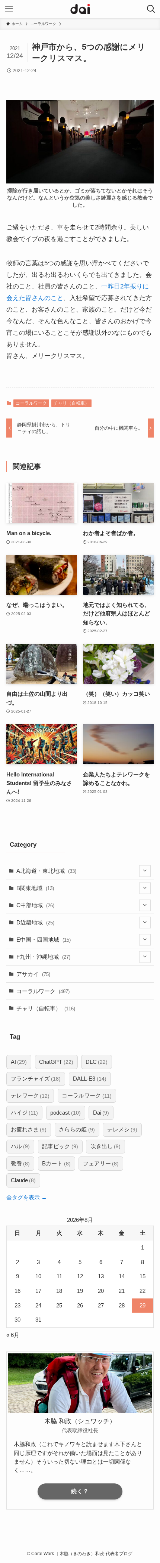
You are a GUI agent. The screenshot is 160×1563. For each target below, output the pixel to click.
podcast (65, 1112)
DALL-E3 (89, 1078)
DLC (97, 1062)
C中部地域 (35, 905)
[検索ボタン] (151, 9)
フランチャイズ (36, 1078)
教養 (20, 1163)
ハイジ (24, 1112)
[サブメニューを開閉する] (145, 871)
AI (19, 1062)
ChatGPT (56, 1062)
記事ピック (60, 1146)
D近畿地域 (35, 922)
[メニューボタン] (9, 9)
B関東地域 (35, 888)
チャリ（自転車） (71, 403)
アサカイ (33, 974)
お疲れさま (29, 1129)
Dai (101, 1112)
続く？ (80, 1491)
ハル (20, 1146)
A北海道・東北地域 (46, 871)
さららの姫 (77, 1129)
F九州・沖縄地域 (43, 957)
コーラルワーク (31, 403)
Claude (23, 1180)
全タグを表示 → (26, 1197)
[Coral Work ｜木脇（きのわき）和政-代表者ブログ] (80, 9)
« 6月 (12, 1335)
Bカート (56, 1163)
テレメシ (122, 1129)
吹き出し (105, 1146)
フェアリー (101, 1163)
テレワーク (30, 1095)
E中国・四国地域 (43, 939)
